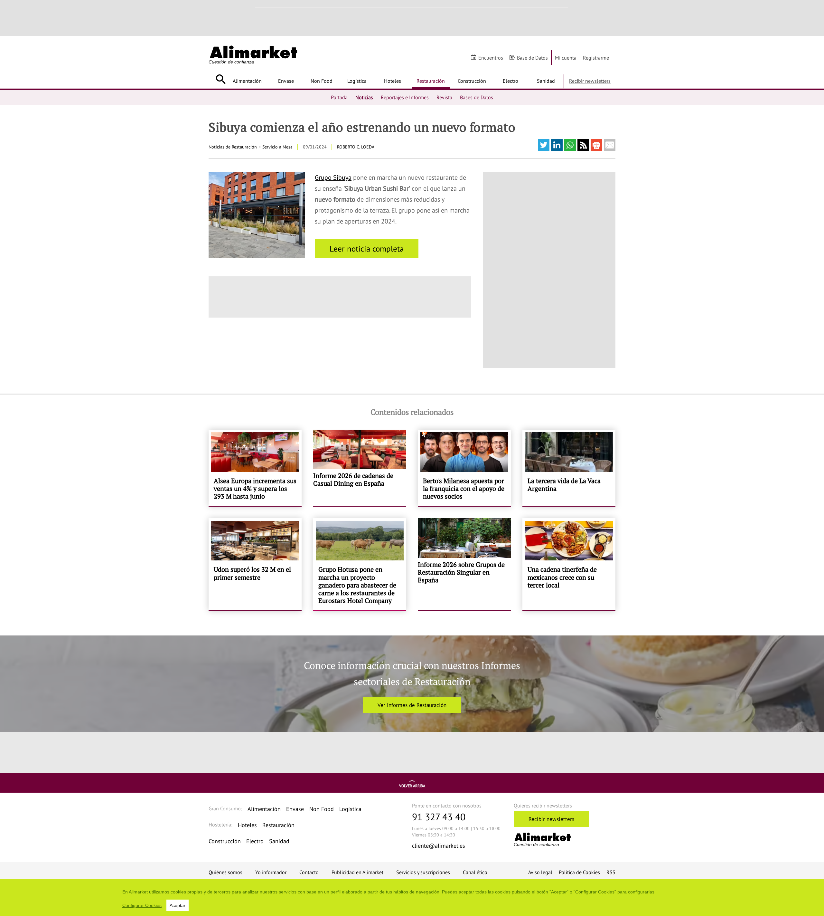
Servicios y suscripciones (423, 872)
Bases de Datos (476, 97)
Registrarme (596, 57)
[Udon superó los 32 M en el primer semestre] (255, 564)
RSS (610, 872)
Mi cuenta (565, 57)
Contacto (309, 872)
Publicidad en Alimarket (357, 872)
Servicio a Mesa (277, 147)
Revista (444, 97)
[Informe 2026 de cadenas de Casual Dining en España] (359, 468)
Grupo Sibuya (333, 177)
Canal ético (475, 872)
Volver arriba (412, 785)
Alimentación (247, 81)
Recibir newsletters (590, 81)
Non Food (321, 81)
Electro (510, 81)
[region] (412, 897)
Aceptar (177, 905)
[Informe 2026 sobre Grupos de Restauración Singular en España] (464, 564)
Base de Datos (532, 57)
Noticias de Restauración (233, 147)
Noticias (364, 97)
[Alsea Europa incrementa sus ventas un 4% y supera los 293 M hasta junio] (255, 468)
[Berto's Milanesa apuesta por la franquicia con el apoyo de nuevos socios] (464, 468)
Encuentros (490, 57)
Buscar (221, 79)
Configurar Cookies (142, 905)
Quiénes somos (225, 872)
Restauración (431, 81)
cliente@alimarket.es (438, 845)
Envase (286, 81)
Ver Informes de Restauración (412, 705)
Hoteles (392, 81)
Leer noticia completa (367, 248)
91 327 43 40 (438, 816)
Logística (357, 81)
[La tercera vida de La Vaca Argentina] (568, 468)
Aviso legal (540, 872)
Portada (339, 97)
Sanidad (546, 81)
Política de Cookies (579, 872)
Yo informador (270, 872)
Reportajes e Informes (405, 97)
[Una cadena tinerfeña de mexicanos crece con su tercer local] (568, 564)
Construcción (472, 81)
